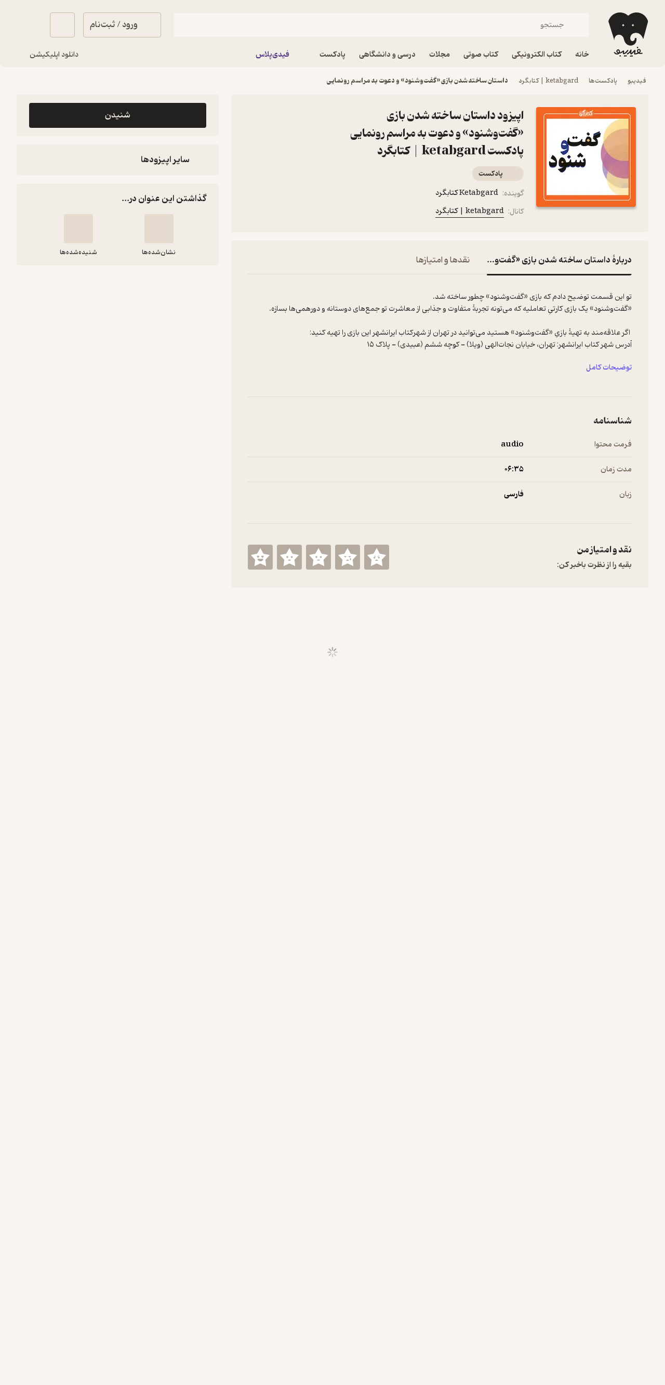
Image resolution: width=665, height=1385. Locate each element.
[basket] (62, 24)
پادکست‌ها (603, 81)
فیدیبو (637, 81)
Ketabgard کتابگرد (466, 193)
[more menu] (254, 213)
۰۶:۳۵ (514, 470)
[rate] (376, 557)
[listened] (78, 228)
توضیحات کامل (609, 368)
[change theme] (29, 24)
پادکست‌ (490, 173)
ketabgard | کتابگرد (548, 81)
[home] (627, 34)
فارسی (514, 494)
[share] (304, 213)
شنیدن (117, 115)
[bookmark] (279, 213)
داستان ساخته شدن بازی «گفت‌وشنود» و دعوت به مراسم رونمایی (417, 80)
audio (512, 445)
